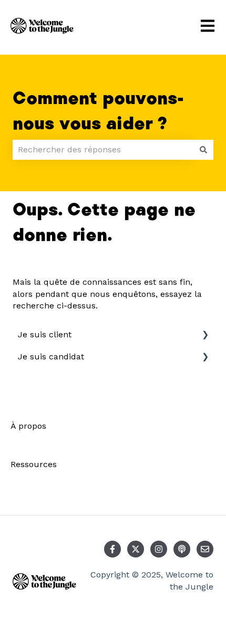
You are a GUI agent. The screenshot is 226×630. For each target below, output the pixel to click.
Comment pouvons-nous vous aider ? (98, 111)
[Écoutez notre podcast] (181, 549)
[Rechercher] (203, 150)
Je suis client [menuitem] (44, 334)
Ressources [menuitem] (34, 464)
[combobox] (103, 150)
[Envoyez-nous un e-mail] (205, 549)
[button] (205, 335)
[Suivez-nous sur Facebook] (112, 549)
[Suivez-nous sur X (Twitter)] (135, 549)
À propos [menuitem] (28, 426)
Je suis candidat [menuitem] (51, 357)
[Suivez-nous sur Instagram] (158, 549)
